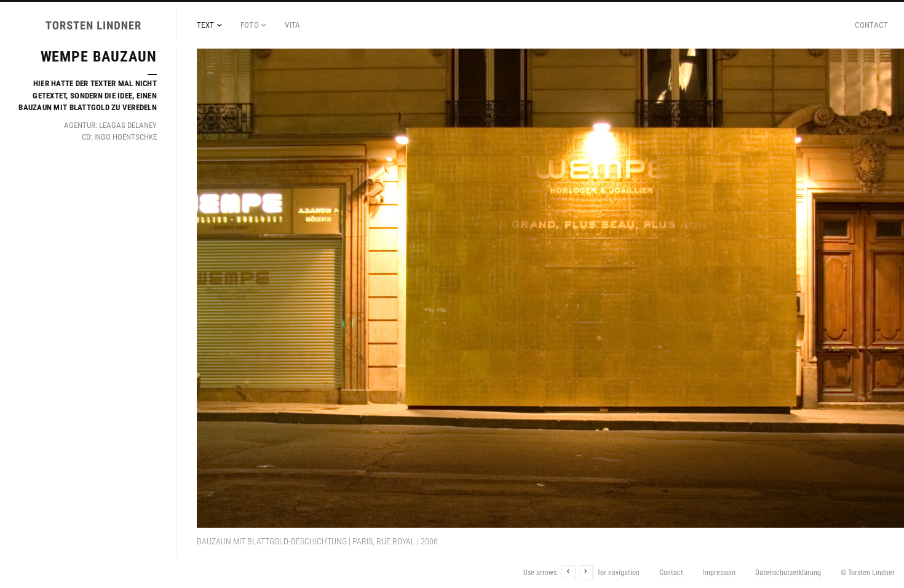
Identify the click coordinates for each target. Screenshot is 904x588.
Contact (871, 25)
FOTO (250, 25)
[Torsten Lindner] (93, 25)
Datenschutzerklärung (788, 572)
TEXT (206, 25)
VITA (293, 25)
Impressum (719, 572)
